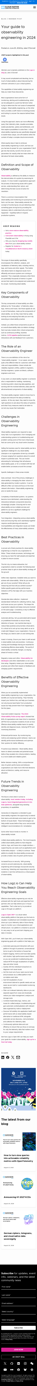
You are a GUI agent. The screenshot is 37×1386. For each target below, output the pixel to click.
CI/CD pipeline (12, 335)
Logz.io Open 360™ (8, 915)
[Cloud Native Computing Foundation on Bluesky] (25, 1370)
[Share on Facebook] (7, 1058)
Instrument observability (14, 236)
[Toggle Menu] (34, 7)
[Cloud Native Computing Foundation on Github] (11, 1364)
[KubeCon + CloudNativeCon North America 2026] (18, 1089)
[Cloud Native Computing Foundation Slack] (32, 1370)
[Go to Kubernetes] (4, 60)
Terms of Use (19, 1381)
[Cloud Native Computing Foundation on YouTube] (5, 1370)
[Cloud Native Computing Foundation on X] (5, 1364)
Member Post (15, 19)
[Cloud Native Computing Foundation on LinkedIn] (18, 1364)
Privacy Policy (9, 1339)
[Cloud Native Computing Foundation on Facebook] (18, 1370)
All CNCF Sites (18, 1357)
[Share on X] (12, 1058)
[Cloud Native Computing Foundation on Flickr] (11, 1370)
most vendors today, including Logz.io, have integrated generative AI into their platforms (17, 802)
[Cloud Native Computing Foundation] (10, 7)
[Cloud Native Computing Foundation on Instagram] (25, 1364)
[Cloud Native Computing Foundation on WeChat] (31, 1364)
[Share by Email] (18, 1058)
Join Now (18, 1350)
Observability (6, 176)
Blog (3, 19)
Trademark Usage (6, 1379)
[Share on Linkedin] (2, 1058)
